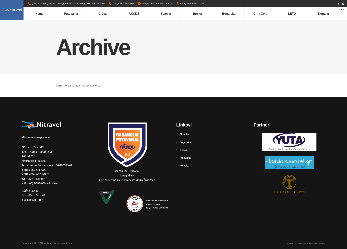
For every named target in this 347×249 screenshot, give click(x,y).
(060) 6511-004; (71, 3)
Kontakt (184, 165)
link (206, 3)
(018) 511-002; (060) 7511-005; (47, 3)
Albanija (184, 134)
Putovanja (185, 157)
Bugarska (185, 142)
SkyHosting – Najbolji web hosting (311, 243)
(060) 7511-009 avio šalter (92, 3)
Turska (183, 149)
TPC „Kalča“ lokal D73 (123, 3)
